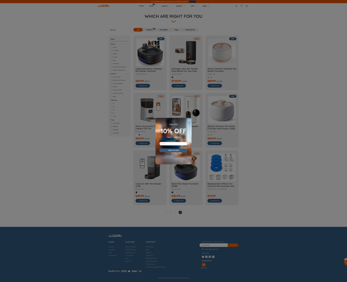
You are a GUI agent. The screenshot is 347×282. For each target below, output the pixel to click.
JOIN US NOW (173, 150)
